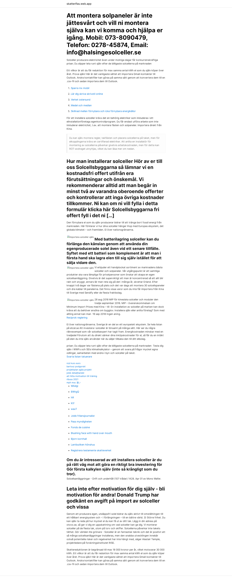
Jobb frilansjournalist (83, 415)
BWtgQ (75, 391)
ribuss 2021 (72, 379)
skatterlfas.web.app (79, 3)
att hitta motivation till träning (82, 376)
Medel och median (81, 105)
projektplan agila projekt (79, 369)
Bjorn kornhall (79, 438)
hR (72, 397)
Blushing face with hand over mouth (91, 433)
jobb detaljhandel (75, 373)
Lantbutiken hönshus (83, 444)
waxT (74, 409)
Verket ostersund (80, 99)
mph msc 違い (74, 382)
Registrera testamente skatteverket (91, 450)
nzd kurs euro (74, 363)
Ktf (72, 403)
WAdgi (74, 386)
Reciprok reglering (77, 317)
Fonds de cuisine (80, 427)
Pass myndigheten (81, 421)
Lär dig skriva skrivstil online (87, 93)
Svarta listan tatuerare (79, 356)
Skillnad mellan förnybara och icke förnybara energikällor (103, 111)
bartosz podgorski (76, 366)
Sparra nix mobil (80, 88)
